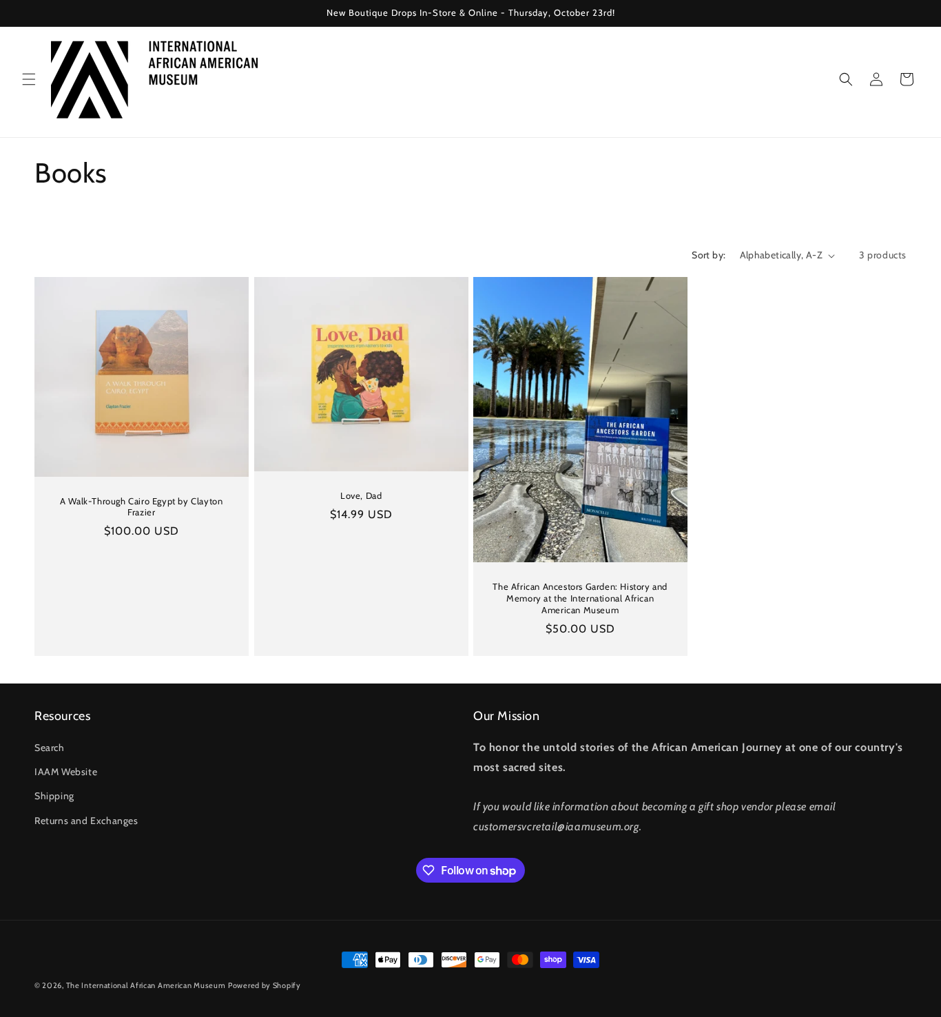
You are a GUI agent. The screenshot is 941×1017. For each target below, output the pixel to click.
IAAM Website (65, 772)
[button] (29, 79)
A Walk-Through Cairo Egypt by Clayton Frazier (141, 506)
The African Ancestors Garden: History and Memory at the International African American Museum (580, 598)
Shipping (54, 796)
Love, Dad (361, 495)
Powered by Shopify (264, 985)
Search (49, 747)
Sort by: (708, 255)
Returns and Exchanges (86, 820)
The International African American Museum (146, 985)
